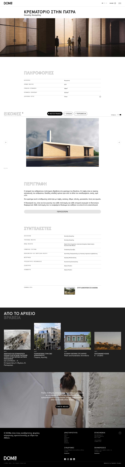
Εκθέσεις (66, 441)
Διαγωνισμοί (66, 437)
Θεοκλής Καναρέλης (69, 236)
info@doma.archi (97, 441)
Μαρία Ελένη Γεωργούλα (70, 244)
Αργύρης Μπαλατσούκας (70, 257)
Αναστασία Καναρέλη (82, 244)
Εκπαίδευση (66, 442)
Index (65, 436)
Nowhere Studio (116, 463)
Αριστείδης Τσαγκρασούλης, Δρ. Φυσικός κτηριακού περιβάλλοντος (81, 253)
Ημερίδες (66, 440)
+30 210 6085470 (97, 440)
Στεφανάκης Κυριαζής (69, 249)
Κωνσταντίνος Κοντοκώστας (71, 261)
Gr (102, 3)
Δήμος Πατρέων (68, 265)
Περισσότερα (66, 453)
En (106, 3)
